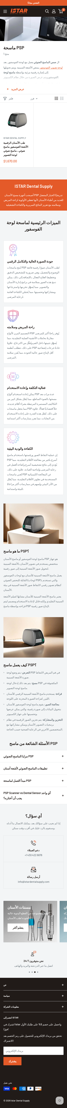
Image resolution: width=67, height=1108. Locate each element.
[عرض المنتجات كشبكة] (56, 98)
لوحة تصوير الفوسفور (51, 67)
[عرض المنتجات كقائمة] (62, 98)
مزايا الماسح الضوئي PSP (18, 756)
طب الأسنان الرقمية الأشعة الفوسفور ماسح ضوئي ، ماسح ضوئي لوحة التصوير (15, 148)
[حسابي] (53, 11)
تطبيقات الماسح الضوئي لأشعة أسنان (25, 768)
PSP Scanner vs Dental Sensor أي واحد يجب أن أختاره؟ (27, 795)
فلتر (11, 98)
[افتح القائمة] (5, 11)
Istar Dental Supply (14, 138)
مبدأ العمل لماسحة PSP (17, 780)
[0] (61, 11)
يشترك (12, 1061)
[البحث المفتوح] (47, 11)
